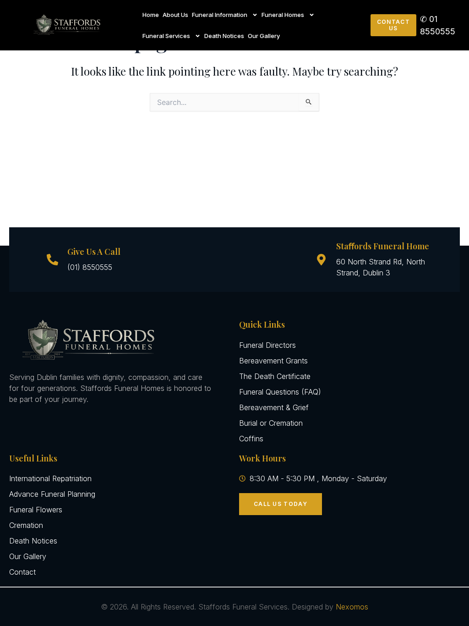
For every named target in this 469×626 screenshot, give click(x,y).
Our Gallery (264, 35)
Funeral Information (219, 14)
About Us (175, 14)
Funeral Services (166, 35)
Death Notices (224, 35)
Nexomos (352, 606)
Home (150, 14)
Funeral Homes (283, 14)
